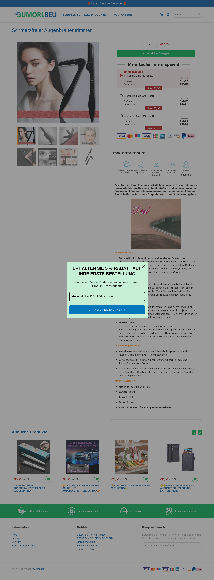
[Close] (144, 266)
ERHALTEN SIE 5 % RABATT (107, 309)
